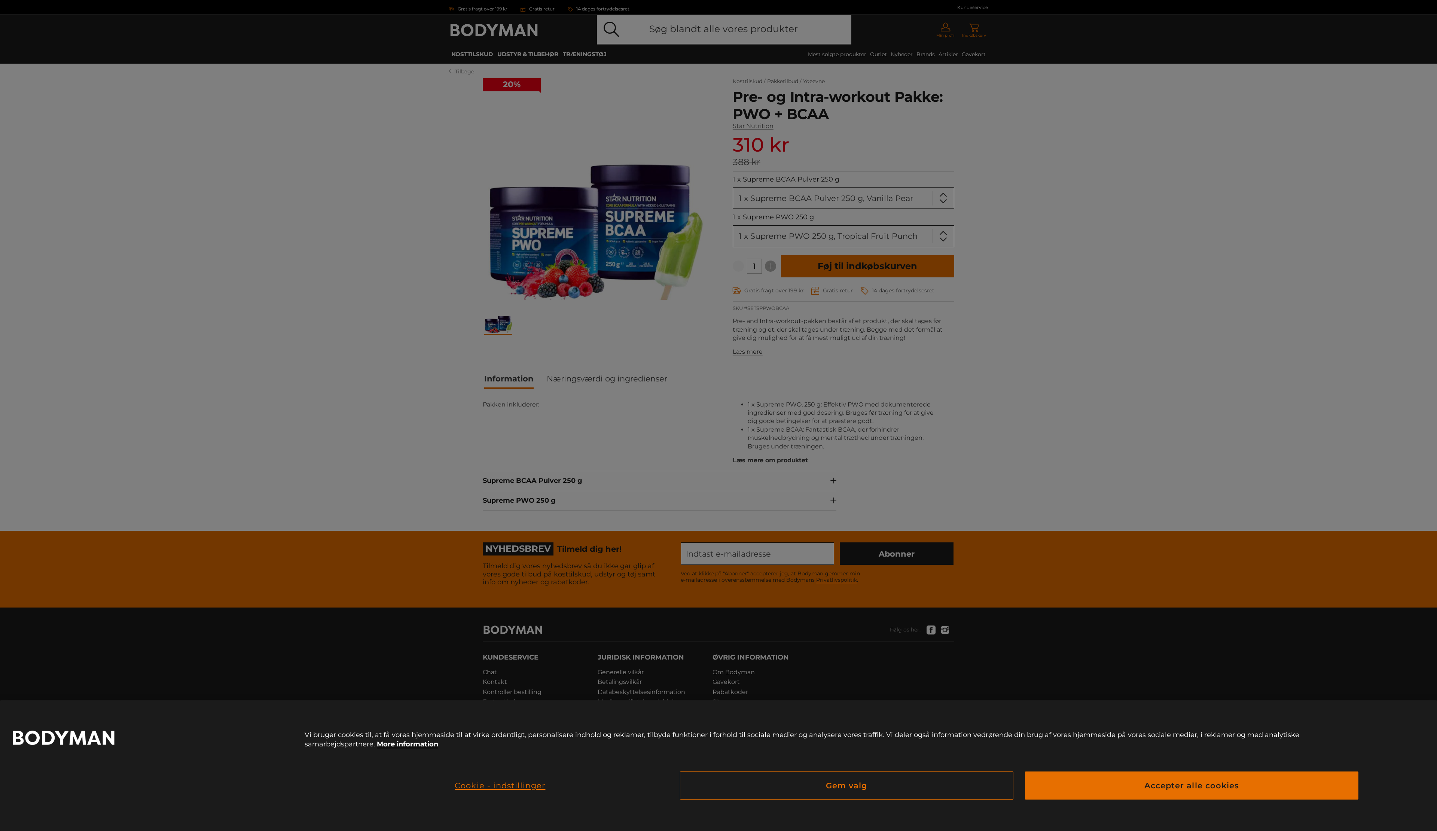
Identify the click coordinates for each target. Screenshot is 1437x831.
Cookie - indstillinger (500, 785)
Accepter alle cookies (1191, 785)
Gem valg (846, 785)
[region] (718, 765)
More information (407, 744)
